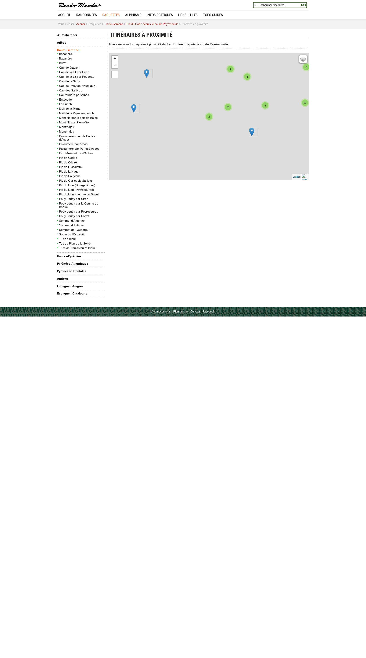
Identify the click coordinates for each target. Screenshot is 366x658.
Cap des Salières (70, 90)
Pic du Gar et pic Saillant (75, 180)
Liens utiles (188, 15)
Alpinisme (133, 15)
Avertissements (161, 311)
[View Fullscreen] (115, 74)
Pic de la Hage (69, 171)
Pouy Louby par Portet (74, 216)
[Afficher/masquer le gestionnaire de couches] (303, 59)
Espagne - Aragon (70, 286)
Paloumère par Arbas (73, 144)
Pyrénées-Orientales (71, 271)
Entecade (65, 99)
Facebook (208, 311)
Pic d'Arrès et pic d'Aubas (76, 153)
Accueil (64, 15)
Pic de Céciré (68, 162)
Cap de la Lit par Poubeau (76, 76)
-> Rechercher (67, 35)
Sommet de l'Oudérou (74, 229)
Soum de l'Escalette (72, 234)
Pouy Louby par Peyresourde (78, 211)
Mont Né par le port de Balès (78, 117)
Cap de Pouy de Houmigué (77, 85)
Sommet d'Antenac (72, 220)
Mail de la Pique (69, 108)
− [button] (115, 65)
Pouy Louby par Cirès (73, 198)
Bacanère (65, 53)
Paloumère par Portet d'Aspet (79, 148)
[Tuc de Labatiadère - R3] (146, 73)
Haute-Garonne (114, 24)
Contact (195, 311)
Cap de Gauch (69, 67)
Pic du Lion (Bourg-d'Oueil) (77, 185)
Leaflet (296, 176)
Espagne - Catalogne (72, 293)
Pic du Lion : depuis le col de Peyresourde (152, 24)
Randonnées (86, 15)
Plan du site (180, 311)
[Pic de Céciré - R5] (251, 132)
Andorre (63, 278)
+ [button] (115, 58)
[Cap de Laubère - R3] (133, 108)
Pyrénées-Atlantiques (72, 263)
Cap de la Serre (69, 81)
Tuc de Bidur (67, 239)
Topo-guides (213, 15)
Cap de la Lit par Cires (74, 72)
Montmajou (66, 127)
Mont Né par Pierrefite (74, 122)
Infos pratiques (160, 15)
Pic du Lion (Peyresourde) (76, 189)
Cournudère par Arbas (74, 95)
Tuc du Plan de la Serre (75, 243)
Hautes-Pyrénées (69, 256)
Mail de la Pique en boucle (76, 113)
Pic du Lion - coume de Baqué (79, 194)
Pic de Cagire (68, 157)
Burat (62, 63)
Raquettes (111, 15)
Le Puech (65, 104)
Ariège (61, 42)
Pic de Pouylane (70, 176)
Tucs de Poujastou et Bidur (77, 248)
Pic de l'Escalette (70, 167)
